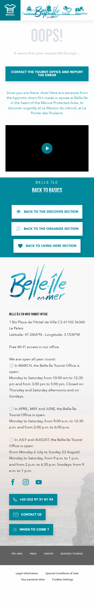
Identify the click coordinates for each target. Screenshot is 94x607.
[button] (79, 10)
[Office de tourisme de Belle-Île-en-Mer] (37, 282)
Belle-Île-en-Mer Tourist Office (28, 314)
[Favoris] (68, 10)
